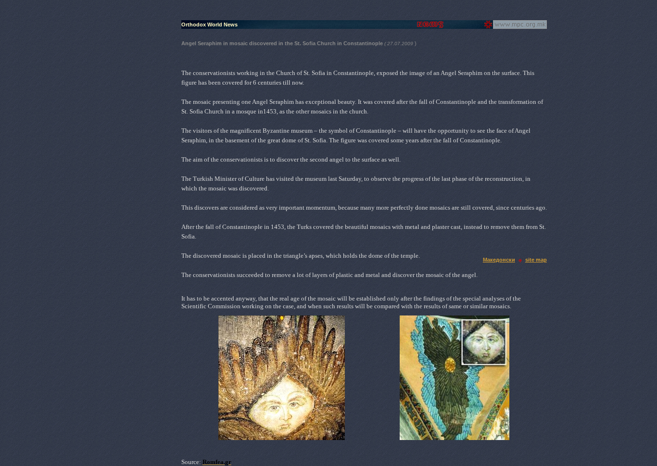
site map (536, 260)
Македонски (499, 260)
